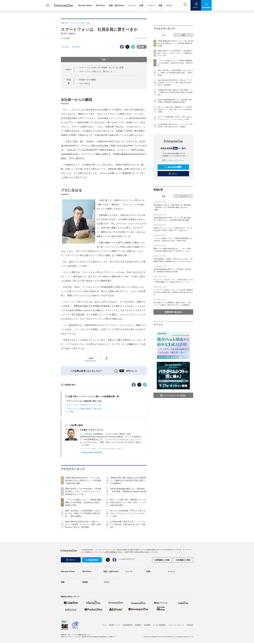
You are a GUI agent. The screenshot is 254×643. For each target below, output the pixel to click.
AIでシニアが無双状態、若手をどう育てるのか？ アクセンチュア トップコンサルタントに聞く (128, 513)
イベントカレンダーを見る (175, 395)
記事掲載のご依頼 (162, 559)
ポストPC (75, 47)
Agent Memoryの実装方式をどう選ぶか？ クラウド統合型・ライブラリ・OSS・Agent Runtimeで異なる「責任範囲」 (83, 524)
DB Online (100, 5)
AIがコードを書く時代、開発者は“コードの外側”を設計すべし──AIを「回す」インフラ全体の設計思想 (128, 502)
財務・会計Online (116, 5)
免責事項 (138, 625)
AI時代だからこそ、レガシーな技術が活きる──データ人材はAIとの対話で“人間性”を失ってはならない (172, 229)
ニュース (132, 5)
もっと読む (69, 411)
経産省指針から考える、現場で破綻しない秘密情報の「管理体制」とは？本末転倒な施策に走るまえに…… (172, 206)
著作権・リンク (114, 625)
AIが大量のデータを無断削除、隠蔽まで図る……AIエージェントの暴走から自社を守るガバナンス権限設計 (173, 303)
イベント (151, 5)
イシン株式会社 (86, 433)
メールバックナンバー (175, 160)
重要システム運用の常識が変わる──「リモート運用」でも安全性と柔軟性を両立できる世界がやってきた (172, 249)
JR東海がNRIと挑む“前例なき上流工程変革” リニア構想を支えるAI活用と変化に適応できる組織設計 (129, 480)
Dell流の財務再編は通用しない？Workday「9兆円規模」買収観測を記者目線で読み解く (128, 491)
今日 (163, 35)
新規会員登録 (174, 167)
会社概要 (147, 625)
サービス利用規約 (159, 625)
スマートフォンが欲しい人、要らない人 (95, 71)
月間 (183, 35)
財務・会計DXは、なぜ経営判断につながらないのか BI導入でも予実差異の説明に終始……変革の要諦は (83, 513)
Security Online (85, 5)
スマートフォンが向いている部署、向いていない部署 (101, 67)
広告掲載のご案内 (183, 559)
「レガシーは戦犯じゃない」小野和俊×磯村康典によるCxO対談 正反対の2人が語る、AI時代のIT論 (83, 502)
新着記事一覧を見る (173, 312)
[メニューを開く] (47, 5)
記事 (141, 5)
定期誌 (85, 582)
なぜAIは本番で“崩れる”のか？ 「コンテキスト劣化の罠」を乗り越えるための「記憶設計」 (127, 524)
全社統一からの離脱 (87, 79)
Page (69, 69)
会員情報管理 (127, 625)
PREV (91, 358)
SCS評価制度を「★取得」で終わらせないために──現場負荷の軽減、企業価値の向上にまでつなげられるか (172, 260)
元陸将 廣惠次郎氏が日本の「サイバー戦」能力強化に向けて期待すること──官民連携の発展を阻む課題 (83, 480)
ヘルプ (104, 625)
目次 (104, 59)
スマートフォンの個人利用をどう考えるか (84, 408)
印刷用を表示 (70, 384)
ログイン (174, 173)
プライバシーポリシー (176, 625)
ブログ (169, 5)
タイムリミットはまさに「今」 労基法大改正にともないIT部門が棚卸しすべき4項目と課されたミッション (173, 280)
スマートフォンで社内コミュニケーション (84, 404)
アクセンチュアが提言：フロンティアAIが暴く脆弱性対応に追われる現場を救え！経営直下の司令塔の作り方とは (173, 292)
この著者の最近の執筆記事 (91, 452)
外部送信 (190, 625)
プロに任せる (84, 83)
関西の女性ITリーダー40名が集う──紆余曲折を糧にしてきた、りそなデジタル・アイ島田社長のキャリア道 (83, 491)
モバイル (65, 47)
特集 (160, 5)
